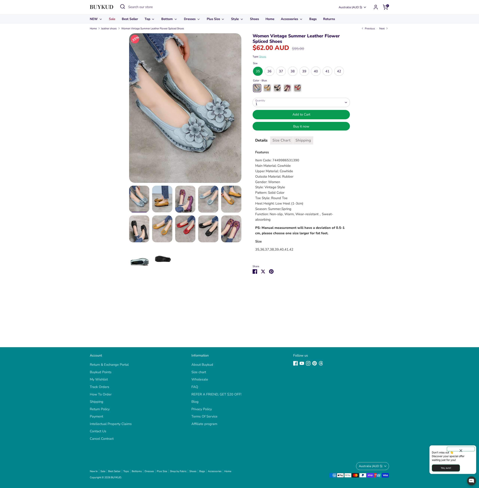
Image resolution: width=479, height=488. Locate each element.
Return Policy (100, 409)
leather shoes (109, 28)
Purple (287, 88)
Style (235, 19)
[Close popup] (461, 449)
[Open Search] (122, 6)
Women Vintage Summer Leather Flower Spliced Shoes (152, 28)
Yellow (267, 88)
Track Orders (99, 387)
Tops (126, 471)
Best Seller (130, 19)
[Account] (375, 7)
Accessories (290, 19)
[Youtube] (302, 363)
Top (148, 19)
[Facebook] (295, 363)
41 (327, 71)
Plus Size (214, 19)
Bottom (167, 19)
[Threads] (321, 363)
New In (94, 471)
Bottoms (137, 471)
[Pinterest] (314, 363)
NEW (94, 19)
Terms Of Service (204, 416)
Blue (257, 88)
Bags (313, 19)
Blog (195, 401)
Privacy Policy (201, 409)
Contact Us (98, 431)
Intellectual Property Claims (111, 424)
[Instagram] (308, 363)
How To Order (101, 394)
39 (304, 71)
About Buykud (202, 364)
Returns (329, 19)
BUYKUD (116, 477)
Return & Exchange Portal (109, 364)
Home (270, 19)
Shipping (96, 401)
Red (297, 88)
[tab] (261, 140)
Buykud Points (101, 372)
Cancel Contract (102, 438)
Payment (96, 416)
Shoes (254, 19)
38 (293, 71)
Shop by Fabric (178, 471)
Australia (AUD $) (350, 7)
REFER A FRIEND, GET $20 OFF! (216, 394)
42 (339, 71)
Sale (112, 19)
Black (277, 88)
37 (281, 71)
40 (316, 71)
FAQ (194, 387)
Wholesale (199, 379)
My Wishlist (99, 379)
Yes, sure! (446, 467)
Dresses (190, 19)
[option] (185, 109)
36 (269, 71)
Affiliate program (204, 424)
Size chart (198, 372)
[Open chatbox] (471, 480)
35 (258, 71)
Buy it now (301, 126)
